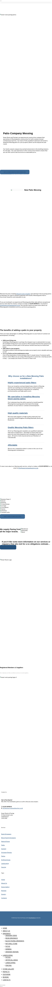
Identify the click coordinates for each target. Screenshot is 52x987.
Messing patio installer (23, 294)
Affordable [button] (12, 445)
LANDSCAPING (8, 955)
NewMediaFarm (32, 917)
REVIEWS (6, 977)
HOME (5, 928)
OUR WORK (6, 974)
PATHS (7, 946)
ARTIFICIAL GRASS (11, 960)
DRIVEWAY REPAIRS (12, 952)
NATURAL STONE (11, 944)
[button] (14, 172)
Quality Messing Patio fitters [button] (21, 427)
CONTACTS (6, 980)
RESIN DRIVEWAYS (11, 938)
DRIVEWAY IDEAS (11, 935)
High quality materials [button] (18, 413)
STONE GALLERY (8, 969)
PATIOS (7, 957)
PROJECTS (6, 972)
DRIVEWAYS (7, 933)
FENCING (8, 965)
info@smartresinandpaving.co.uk (10, 305)
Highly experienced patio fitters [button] (22, 383)
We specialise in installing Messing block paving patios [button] (24, 398)
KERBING (8, 949)
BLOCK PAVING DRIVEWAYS (14, 941)
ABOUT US (6, 931)
